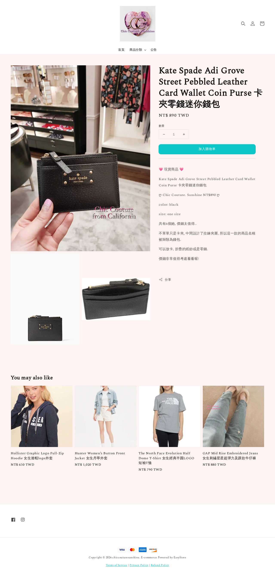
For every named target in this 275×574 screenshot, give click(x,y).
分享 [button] (168, 279)
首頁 (121, 49)
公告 (154, 49)
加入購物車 (207, 149)
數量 (162, 126)
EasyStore (180, 558)
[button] (243, 23)
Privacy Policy (139, 565)
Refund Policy (160, 565)
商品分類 (136, 50)
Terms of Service (116, 565)
